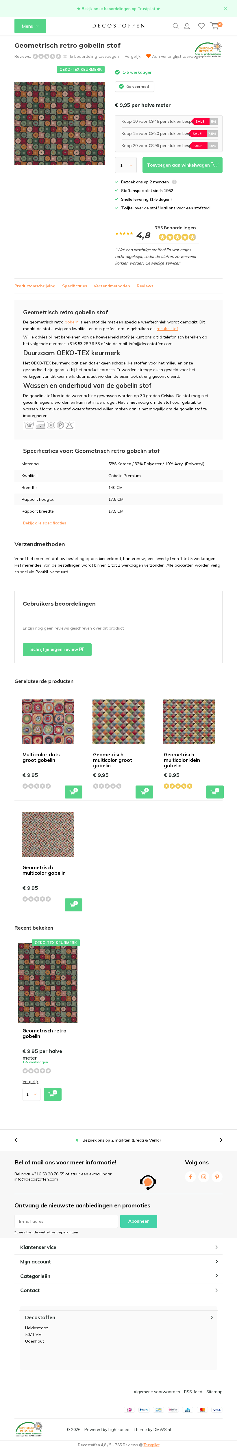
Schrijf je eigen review (54, 649)
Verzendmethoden (112, 285)
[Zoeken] (176, 26)
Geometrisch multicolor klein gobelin (182, 759)
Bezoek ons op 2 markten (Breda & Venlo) (122, 1140)
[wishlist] (201, 26)
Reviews (145, 285)
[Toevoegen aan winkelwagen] (53, 1094)
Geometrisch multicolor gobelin (44, 870)
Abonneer (138, 1221)
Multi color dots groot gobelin (41, 757)
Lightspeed (118, 1429)
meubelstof (167, 328)
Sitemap (214, 1391)
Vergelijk (132, 56)
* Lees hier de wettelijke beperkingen (46, 1232)
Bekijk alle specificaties (44, 523)
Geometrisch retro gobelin (44, 1033)
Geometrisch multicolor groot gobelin (112, 759)
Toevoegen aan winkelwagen (73, 792)
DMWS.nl (162, 1429)
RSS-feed (193, 1391)
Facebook (190, 1176)
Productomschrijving (34, 285)
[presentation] (18, 1140)
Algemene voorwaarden (157, 1391)
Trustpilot (152, 1444)
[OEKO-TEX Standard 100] (28, 1429)
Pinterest (217, 1176)
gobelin (72, 322)
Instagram (203, 1176)
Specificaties (74, 285)
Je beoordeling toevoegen (94, 56)
